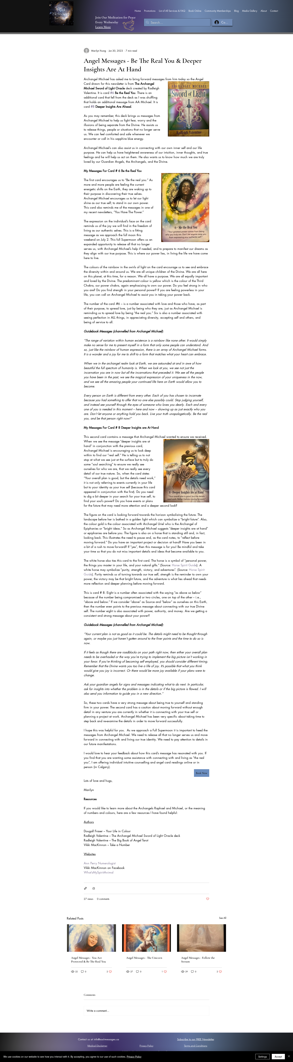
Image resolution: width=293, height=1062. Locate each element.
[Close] (289, 1056)
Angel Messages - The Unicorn (144, 958)
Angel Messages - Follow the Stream (198, 959)
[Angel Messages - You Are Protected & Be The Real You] (91, 938)
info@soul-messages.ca (106, 1039)
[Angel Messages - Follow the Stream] (201, 938)
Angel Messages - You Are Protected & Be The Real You (88, 959)
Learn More (103, 27)
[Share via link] (85, 888)
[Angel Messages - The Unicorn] (146, 938)
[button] (149, 10)
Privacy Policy (134, 1056)
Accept (278, 1056)
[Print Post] (93, 888)
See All (222, 918)
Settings (262, 1056)
